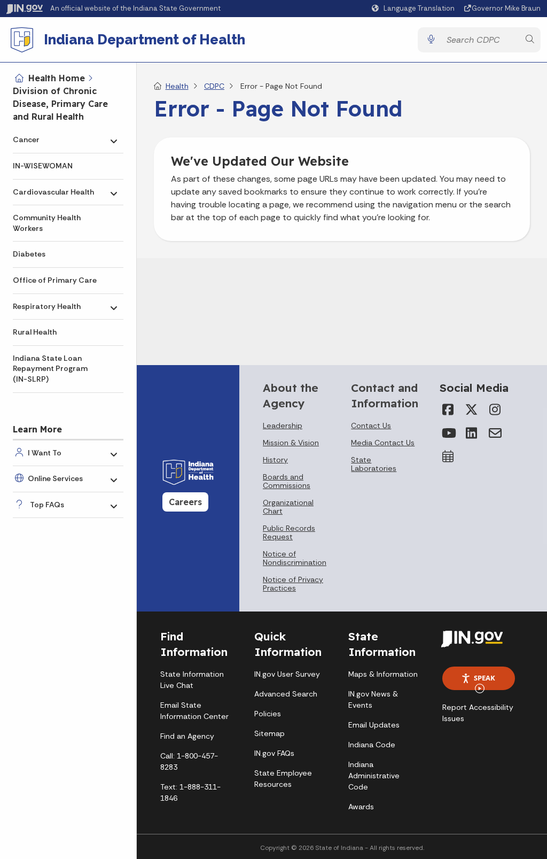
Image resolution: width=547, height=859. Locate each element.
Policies (267, 713)
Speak (484, 678)
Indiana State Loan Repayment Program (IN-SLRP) (50, 368)
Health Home (56, 78)
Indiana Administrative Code (374, 776)
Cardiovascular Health (53, 192)
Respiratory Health (47, 306)
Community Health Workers (47, 223)
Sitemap (269, 733)
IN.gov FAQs (274, 753)
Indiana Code (371, 744)
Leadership (282, 425)
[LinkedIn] (471, 433)
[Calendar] (448, 456)
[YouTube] (448, 433)
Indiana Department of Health (144, 40)
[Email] (495, 433)
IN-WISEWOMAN (43, 166)
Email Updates (374, 725)
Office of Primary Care (55, 280)
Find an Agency (187, 736)
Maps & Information (383, 674)
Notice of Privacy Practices (293, 584)
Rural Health (35, 332)
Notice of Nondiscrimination (294, 558)
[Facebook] (448, 409)
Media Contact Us (383, 442)
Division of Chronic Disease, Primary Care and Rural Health (60, 104)
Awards (361, 806)
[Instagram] (495, 409)
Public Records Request (289, 532)
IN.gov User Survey (287, 674)
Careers (185, 502)
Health (177, 86)
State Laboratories (373, 464)
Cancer (26, 139)
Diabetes (29, 254)
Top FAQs (47, 504)
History (275, 460)
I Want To (44, 453)
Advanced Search (285, 694)
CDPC (214, 86)
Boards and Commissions (286, 481)
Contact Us (371, 425)
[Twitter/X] (471, 409)
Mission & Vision (291, 442)
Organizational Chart (288, 507)
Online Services (55, 478)
